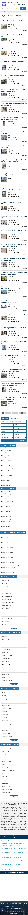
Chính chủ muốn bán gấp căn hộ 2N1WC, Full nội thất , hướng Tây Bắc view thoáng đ (13, 328)
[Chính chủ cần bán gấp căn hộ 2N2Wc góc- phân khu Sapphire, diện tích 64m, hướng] (4, 278)
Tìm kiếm (21, 440)
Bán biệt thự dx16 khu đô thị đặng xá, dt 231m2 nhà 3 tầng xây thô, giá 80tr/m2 (13, 384)
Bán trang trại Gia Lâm (19, 866)
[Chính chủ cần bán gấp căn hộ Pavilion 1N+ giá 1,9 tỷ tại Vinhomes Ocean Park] (4, 347)
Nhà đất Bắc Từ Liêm (7, 458)
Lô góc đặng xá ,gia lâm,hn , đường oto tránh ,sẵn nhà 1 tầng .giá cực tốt (13, 90)
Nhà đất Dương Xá (6, 504)
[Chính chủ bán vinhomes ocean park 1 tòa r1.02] (4, 53)
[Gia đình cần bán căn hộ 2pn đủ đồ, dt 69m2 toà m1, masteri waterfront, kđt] (4, 403)
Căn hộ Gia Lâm (17, 840)
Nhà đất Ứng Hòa (6, 450)
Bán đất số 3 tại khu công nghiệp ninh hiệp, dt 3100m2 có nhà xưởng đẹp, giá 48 (13, 356)
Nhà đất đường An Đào (7, 547)
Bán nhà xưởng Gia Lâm (6, 869)
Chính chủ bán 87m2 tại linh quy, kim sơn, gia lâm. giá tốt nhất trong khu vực (13, 118)
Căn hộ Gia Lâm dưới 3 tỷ (6, 845)
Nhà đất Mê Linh (6, 483)
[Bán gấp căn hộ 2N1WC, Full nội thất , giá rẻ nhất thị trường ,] (4, 236)
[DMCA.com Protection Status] (14, 914)
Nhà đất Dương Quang (7, 501)
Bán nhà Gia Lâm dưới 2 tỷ (6, 852)
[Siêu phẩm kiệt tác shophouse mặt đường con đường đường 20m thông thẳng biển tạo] (4, 194)
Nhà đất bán (5, 418)
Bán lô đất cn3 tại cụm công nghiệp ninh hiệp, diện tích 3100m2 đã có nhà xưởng (13, 370)
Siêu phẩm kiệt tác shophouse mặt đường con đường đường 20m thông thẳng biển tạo (13, 188)
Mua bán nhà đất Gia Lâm (6, 840)
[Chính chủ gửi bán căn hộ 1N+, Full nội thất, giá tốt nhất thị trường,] (4, 264)
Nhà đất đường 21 (6, 537)
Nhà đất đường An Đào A (8, 550)
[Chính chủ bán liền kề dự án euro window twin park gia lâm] (4, 138)
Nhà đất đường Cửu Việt (8, 572)
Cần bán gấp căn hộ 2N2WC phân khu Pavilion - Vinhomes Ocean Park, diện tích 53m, (13, 287)
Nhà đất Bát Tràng (6, 494)
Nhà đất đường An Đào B (8, 552)
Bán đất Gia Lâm (17, 857)
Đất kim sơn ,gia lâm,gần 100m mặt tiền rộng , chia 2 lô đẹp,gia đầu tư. (13, 76)
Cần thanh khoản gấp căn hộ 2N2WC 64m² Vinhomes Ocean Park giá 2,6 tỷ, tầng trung (12, 203)
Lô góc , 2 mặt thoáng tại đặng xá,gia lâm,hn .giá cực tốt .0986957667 (14, 104)
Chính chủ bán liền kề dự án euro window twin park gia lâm (13, 132)
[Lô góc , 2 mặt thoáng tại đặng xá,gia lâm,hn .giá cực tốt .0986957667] (4, 109)
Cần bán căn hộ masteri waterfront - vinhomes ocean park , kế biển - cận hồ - (13, 301)
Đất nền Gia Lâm (17, 864)
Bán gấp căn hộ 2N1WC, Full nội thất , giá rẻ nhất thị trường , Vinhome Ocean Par (13, 245)
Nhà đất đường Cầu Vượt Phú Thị (10, 565)
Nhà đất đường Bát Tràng (8, 562)
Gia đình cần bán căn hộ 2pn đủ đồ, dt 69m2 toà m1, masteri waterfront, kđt (13, 398)
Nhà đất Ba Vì (5, 453)
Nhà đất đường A (6, 542)
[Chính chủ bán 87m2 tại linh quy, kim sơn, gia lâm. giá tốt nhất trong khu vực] (4, 123)
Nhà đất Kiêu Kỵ (6, 506)
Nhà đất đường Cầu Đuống (8, 567)
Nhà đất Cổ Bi (5, 496)
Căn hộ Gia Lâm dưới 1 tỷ (6, 843)
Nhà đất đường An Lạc (7, 545)
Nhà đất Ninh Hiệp (6, 516)
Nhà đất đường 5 (6, 540)
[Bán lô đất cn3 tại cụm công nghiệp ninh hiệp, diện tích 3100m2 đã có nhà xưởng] (4, 375)
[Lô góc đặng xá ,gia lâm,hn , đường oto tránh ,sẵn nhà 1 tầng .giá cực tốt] (4, 95)
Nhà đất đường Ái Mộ (7, 555)
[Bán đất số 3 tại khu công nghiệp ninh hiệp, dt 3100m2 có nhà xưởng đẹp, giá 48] (4, 361)
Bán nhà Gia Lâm (17, 845)
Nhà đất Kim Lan (6, 509)
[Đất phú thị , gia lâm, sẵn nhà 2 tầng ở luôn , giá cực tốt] (4, 67)
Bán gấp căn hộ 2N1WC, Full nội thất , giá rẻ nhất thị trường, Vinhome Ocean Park (13, 160)
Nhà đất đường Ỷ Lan (7, 557)
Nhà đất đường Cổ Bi (7, 570)
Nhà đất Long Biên (6, 480)
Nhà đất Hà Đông (6, 470)
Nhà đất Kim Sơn (6, 511)
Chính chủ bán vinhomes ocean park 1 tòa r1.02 (13, 49)
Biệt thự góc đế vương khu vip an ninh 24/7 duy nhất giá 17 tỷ (13, 146)
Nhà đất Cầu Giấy (6, 460)
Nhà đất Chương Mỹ (7, 463)
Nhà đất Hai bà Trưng (7, 468)
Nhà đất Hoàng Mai (7, 478)
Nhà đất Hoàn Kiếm (7, 475)
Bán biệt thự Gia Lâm (18, 855)
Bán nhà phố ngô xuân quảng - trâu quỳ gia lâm (13, 314)
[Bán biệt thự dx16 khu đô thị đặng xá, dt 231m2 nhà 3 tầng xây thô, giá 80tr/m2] (4, 389)
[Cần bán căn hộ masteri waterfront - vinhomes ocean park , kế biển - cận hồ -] (4, 307)
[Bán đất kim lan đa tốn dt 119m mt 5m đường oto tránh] (4, 27)
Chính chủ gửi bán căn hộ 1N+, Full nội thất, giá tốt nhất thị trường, (13, 259)
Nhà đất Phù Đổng (6, 519)
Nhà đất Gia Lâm (6, 465)
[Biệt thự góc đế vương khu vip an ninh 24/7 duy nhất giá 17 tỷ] (4, 152)
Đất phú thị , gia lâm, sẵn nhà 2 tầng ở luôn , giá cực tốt (13, 62)
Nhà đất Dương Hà (6, 499)
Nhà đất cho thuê (14, 418)
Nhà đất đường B (6, 560)
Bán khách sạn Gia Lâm (6, 857)
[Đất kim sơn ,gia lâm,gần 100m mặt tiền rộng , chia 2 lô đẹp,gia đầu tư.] (4, 81)
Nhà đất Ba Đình (6, 455)
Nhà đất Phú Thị (6, 521)
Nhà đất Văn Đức (6, 529)
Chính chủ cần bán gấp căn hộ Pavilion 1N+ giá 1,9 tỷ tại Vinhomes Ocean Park (13, 342)
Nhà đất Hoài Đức (6, 473)
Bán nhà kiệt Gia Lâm (18, 852)
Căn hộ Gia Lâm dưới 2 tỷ (19, 843)
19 (24, 412)
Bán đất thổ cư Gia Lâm (6, 860)
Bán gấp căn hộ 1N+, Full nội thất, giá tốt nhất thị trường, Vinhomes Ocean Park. (14, 217)
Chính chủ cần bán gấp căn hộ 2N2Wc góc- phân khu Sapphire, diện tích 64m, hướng (14, 273)
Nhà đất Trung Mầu (7, 526)
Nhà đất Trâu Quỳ (6, 524)
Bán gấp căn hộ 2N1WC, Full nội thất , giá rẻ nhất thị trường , (13, 231)
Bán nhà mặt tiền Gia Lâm (6, 855)
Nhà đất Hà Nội (5, 448)
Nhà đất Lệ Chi (5, 514)
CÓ (23, 8)
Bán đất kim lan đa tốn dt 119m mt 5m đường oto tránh (14, 21)
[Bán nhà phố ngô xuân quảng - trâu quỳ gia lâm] (4, 319)
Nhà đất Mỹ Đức (6, 485)
